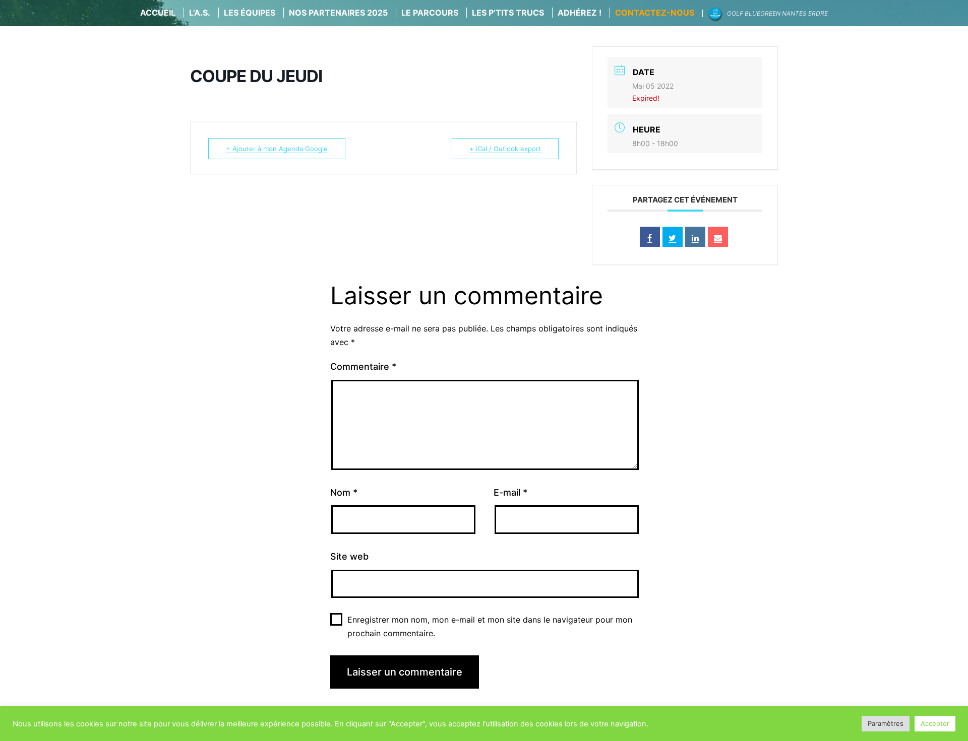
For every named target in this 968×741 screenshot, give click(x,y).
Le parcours (429, 13)
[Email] (718, 237)
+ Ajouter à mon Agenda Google (277, 149)
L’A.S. (199, 13)
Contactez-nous (654, 13)
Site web (349, 556)
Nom (343, 492)
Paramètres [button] (885, 723)
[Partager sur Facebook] (650, 237)
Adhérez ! (579, 13)
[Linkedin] (695, 237)
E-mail (510, 492)
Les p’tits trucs (508, 13)
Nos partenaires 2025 (338, 13)
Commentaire (363, 366)
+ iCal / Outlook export (505, 149)
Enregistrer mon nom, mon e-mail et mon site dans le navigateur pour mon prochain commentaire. (489, 626)
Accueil (157, 13)
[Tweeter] (672, 237)
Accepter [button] (935, 723)
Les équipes (249, 13)
